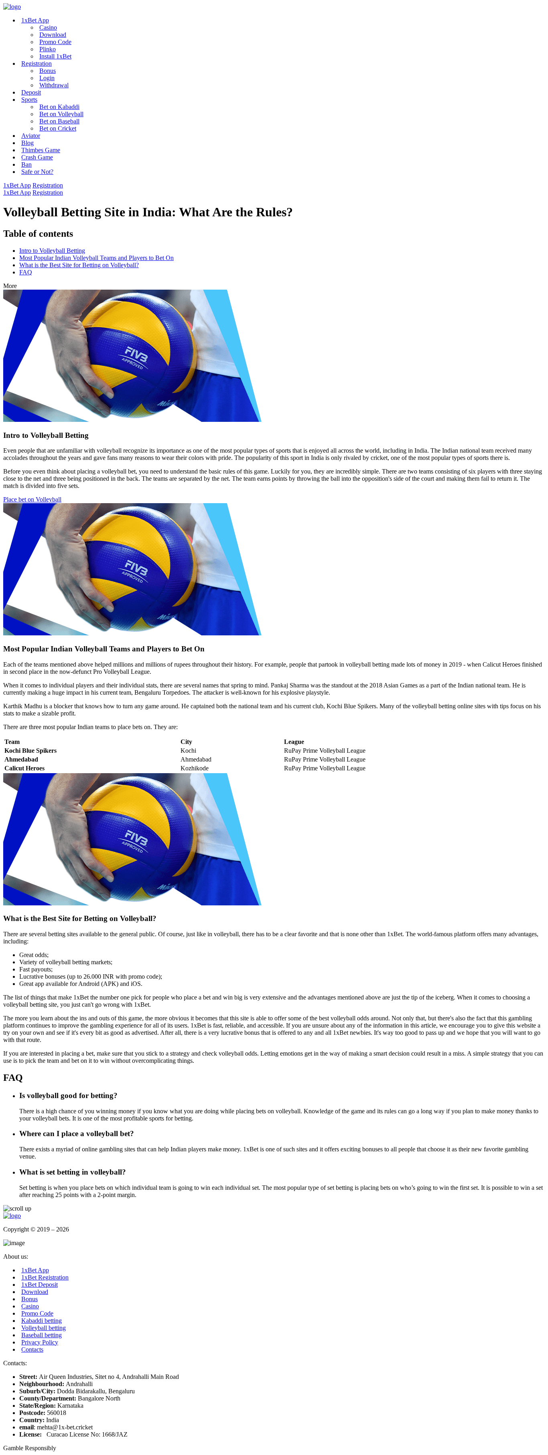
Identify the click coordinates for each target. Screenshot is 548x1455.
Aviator (30, 135)
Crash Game (37, 157)
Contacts (32, 1349)
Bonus (47, 70)
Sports (29, 99)
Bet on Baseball (59, 121)
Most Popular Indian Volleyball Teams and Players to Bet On (96, 257)
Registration (36, 63)
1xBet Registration (45, 1277)
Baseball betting (41, 1335)
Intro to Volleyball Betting (52, 250)
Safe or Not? (37, 171)
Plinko (47, 49)
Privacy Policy (39, 1342)
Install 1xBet (55, 56)
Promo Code (55, 41)
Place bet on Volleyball (32, 499)
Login (47, 78)
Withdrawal (54, 85)
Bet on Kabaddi (59, 106)
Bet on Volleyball (61, 114)
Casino (48, 27)
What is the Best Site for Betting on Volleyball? (79, 265)
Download (52, 34)
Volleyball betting (43, 1327)
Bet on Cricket (57, 128)
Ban (26, 164)
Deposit (31, 92)
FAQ (25, 272)
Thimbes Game (40, 150)
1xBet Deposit (39, 1284)
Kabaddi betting (41, 1320)
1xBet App (35, 20)
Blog (27, 142)
